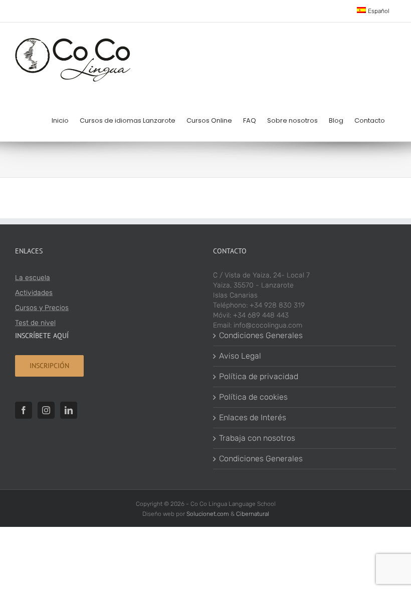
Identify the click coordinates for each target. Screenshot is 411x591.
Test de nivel (35, 323)
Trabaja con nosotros (257, 438)
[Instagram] (46, 410)
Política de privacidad (258, 376)
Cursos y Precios (42, 308)
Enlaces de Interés (252, 417)
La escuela (32, 277)
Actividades (34, 292)
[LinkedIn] (68, 410)
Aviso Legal (240, 356)
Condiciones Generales (261, 335)
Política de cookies (253, 397)
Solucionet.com (207, 513)
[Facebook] (23, 410)
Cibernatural (252, 513)
